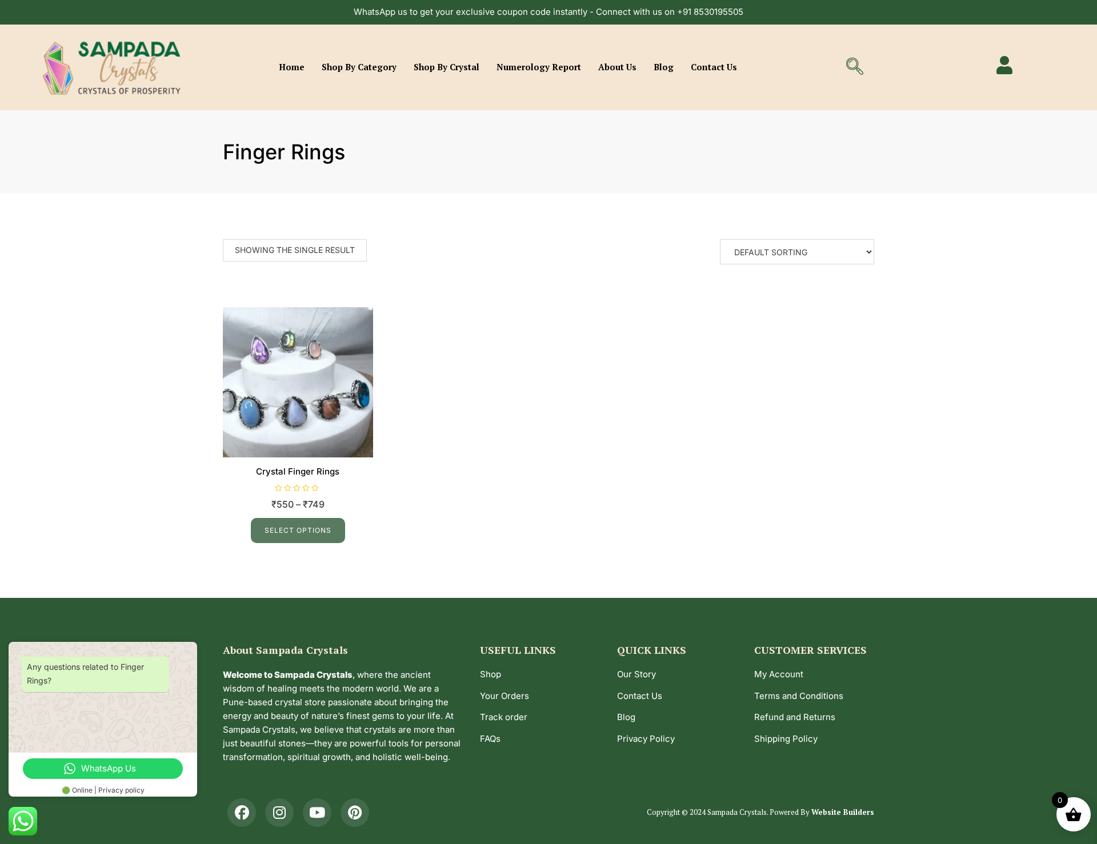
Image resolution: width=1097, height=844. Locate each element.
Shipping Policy (786, 738)
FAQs (490, 738)
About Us (617, 67)
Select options (298, 530)
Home (292, 67)
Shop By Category (359, 67)
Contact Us (714, 67)
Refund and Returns (794, 717)
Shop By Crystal (446, 67)
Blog (664, 67)
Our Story (636, 674)
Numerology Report (539, 67)
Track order (503, 717)
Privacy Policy (646, 738)
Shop (490, 674)
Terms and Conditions (798, 695)
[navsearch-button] (854, 67)
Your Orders (504, 695)
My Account (778, 674)
